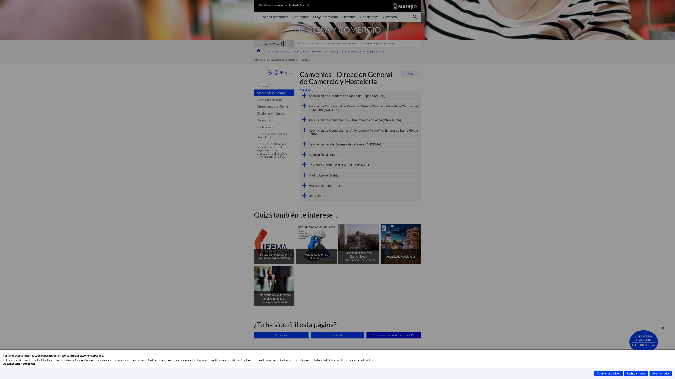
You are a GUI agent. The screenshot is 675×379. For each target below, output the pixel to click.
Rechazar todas (636, 373)
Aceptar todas (660, 373)
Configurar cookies (608, 373)
